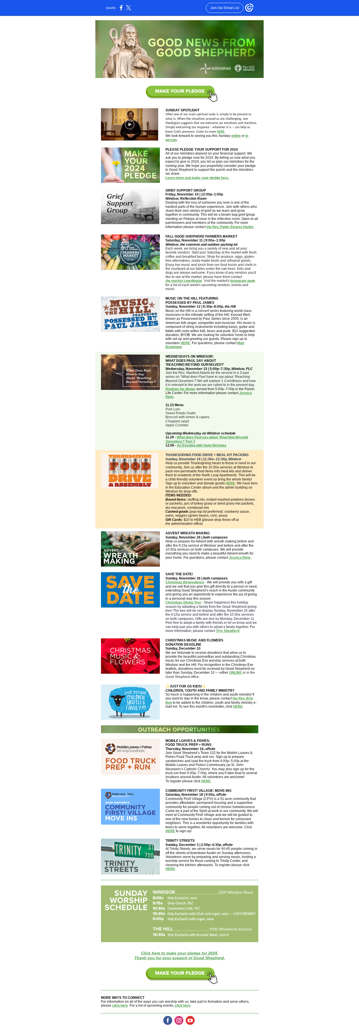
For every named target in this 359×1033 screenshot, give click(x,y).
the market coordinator (183, 281)
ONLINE (235, 673)
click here (120, 1005)
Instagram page (242, 281)
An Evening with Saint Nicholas (201, 445)
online (236, 136)
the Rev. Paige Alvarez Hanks (230, 227)
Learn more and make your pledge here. (197, 178)
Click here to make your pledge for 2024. (179, 953)
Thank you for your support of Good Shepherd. (179, 958)
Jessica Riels (239, 558)
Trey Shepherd (227, 631)
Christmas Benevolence (184, 582)
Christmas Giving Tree (183, 602)
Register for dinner (180, 389)
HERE (220, 132)
